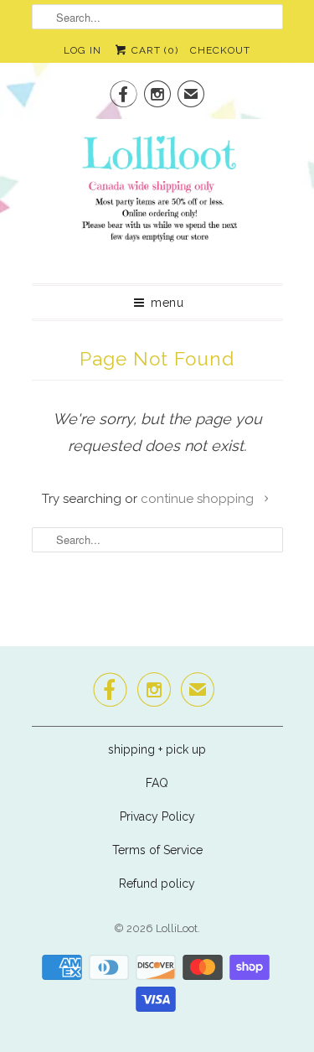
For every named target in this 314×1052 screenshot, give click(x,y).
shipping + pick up (157, 749)
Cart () (153, 50)
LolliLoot (177, 928)
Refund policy (157, 883)
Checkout (220, 50)
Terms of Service (157, 850)
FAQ (157, 783)
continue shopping (199, 498)
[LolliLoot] (157, 195)
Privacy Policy (157, 816)
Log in (82, 50)
